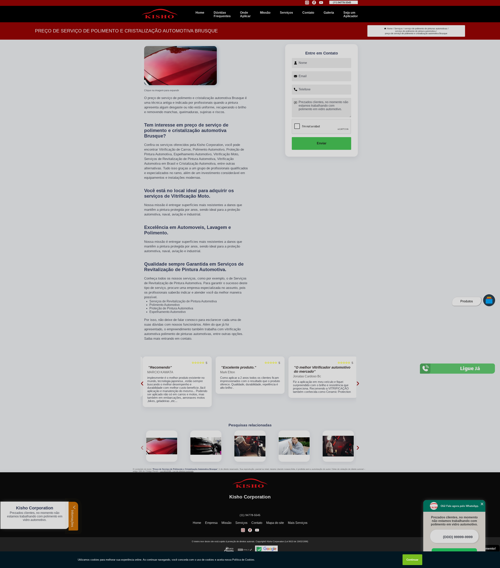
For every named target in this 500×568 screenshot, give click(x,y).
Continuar (412, 559)
